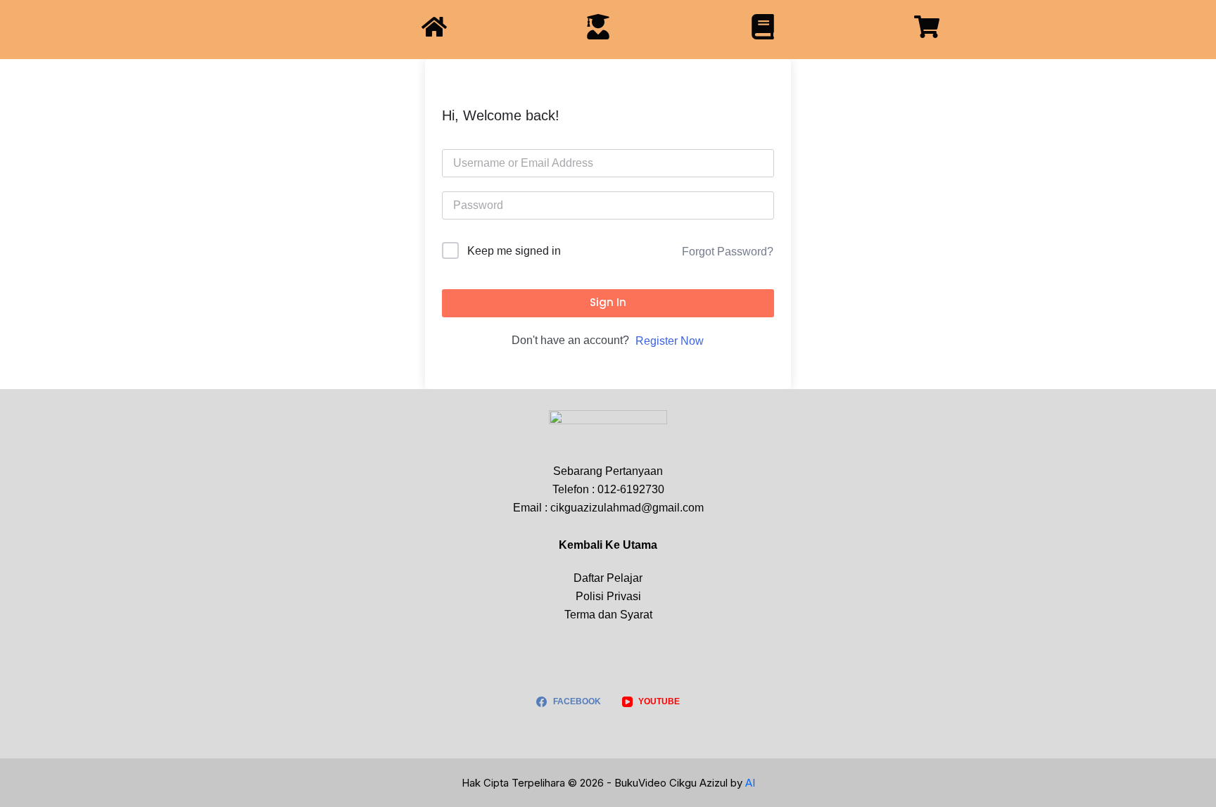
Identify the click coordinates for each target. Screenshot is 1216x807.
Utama (640, 545)
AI (750, 782)
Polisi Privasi (608, 596)
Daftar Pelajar (608, 578)
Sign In (608, 302)
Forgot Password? (727, 252)
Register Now (669, 341)
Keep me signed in (514, 251)
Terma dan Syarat (608, 615)
